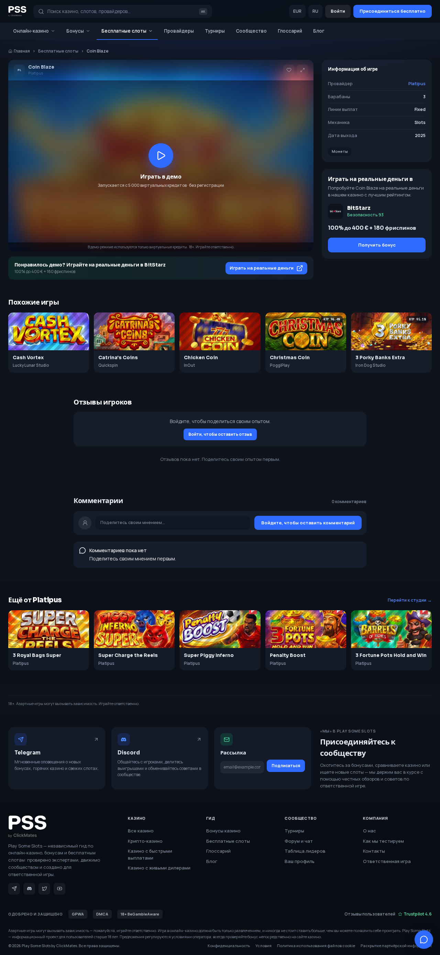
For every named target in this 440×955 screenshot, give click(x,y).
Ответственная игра (387, 861)
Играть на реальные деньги (262, 268)
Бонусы (75, 31)
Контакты (374, 851)
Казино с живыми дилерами (159, 868)
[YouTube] (59, 889)
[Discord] (29, 889)
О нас (369, 831)
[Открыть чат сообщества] (424, 939)
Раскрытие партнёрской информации (396, 945)
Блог (318, 31)
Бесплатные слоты (123, 31)
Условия (263, 945)
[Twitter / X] (44, 889)
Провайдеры (179, 31)
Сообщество (251, 31)
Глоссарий (290, 31)
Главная (22, 51)
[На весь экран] (302, 70)
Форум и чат (299, 841)
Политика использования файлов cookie (316, 945)
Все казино (141, 831)
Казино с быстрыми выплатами (150, 854)
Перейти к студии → (410, 600)
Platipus (417, 84)
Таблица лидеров (305, 851)
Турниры (215, 31)
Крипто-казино (145, 841)
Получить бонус (377, 245)
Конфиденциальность (229, 945)
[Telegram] (14, 889)
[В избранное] (288, 70)
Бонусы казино (223, 831)
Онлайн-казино (31, 31)
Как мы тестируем (383, 841)
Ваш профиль (300, 861)
